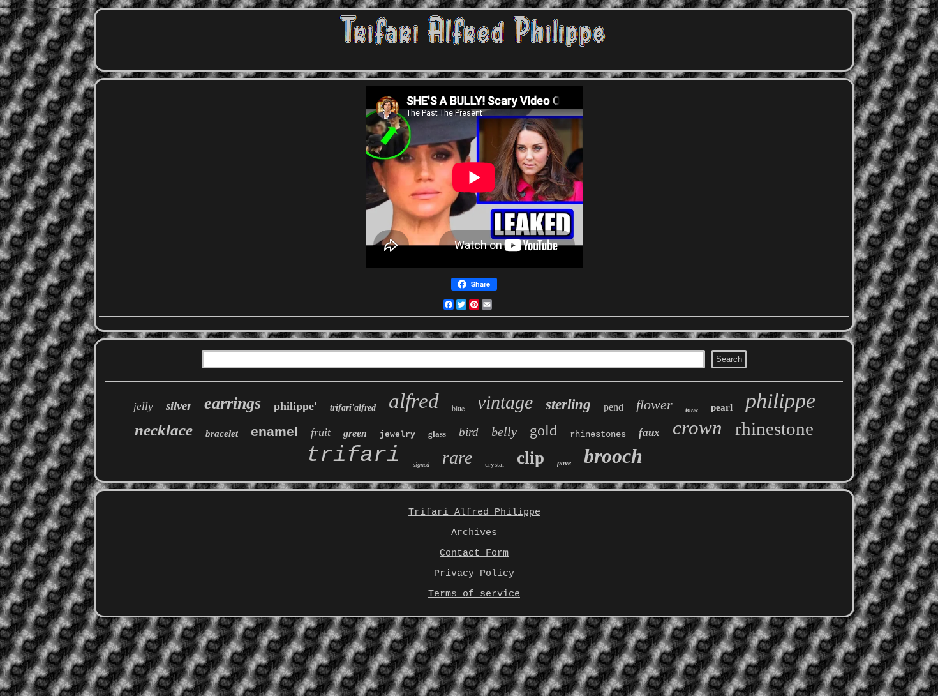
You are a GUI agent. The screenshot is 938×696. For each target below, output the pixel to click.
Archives (474, 532)
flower (654, 404)
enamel (274, 431)
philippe (780, 400)
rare (457, 457)
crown (697, 427)
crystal (494, 464)
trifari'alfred (353, 407)
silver (178, 405)
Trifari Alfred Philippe (474, 512)
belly (504, 432)
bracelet (221, 433)
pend (613, 407)
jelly (143, 406)
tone (691, 409)
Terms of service (474, 594)
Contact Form (474, 553)
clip (530, 457)
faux (649, 433)
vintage (505, 401)
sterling (568, 404)
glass (437, 434)
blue (458, 408)
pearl (722, 407)
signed (421, 464)
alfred (414, 401)
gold (543, 430)
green (355, 433)
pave (564, 462)
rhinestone (774, 428)
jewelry (397, 434)
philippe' (295, 406)
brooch (613, 455)
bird (469, 432)
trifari (353, 455)
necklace (164, 430)
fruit (321, 432)
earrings (232, 403)
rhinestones (598, 434)
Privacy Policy (474, 573)
